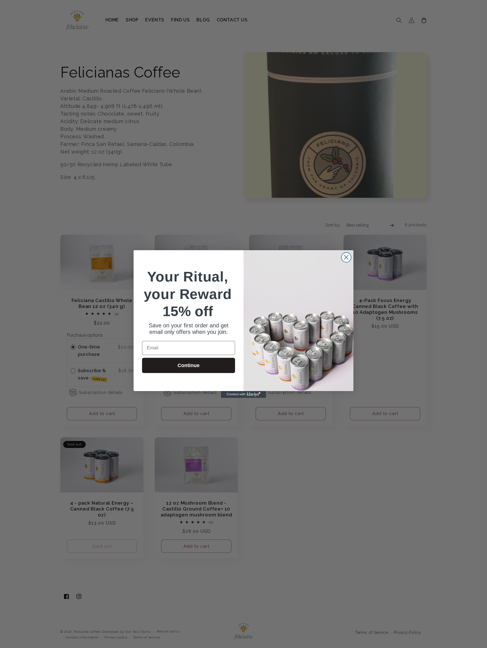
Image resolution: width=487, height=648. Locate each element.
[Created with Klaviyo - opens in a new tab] (243, 394)
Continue (189, 365)
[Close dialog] (346, 257)
